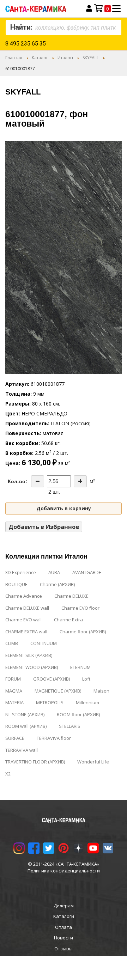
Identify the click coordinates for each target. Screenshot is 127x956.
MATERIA (14, 702)
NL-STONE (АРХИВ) (24, 714)
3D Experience (20, 572)
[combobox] (63, 27)
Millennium (87, 702)
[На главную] (41, 8)
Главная (13, 58)
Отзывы (63, 948)
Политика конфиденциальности (64, 870)
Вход (89, 8)
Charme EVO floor (80, 608)
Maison (101, 691)
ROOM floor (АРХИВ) (78, 714)
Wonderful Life (93, 762)
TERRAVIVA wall (21, 750)
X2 (8, 774)
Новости (63, 937)
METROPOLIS (50, 702)
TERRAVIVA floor (54, 738)
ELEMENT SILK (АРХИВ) (28, 655)
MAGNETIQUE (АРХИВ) (58, 691)
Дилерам (64, 905)
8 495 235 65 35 (25, 43)
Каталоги (63, 916)
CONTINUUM (43, 643)
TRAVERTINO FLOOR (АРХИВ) (35, 762)
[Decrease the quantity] (37, 481)
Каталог (40, 58)
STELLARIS (69, 726)
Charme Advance (23, 596)
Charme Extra (68, 619)
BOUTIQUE (16, 584)
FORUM (13, 679)
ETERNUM (80, 667)
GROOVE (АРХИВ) (51, 679)
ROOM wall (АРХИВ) (26, 726)
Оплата (63, 927)
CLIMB (11, 643)
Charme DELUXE (71, 596)
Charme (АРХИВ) (57, 584)
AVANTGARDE (86, 572)
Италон (65, 58)
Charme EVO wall (23, 619)
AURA (54, 572)
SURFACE (14, 738)
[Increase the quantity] (80, 481)
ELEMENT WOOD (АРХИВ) (31, 667)
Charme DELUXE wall (27, 608)
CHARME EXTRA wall (26, 631)
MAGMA (13, 691)
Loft (86, 679)
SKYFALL (91, 58)
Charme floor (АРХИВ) (83, 631)
